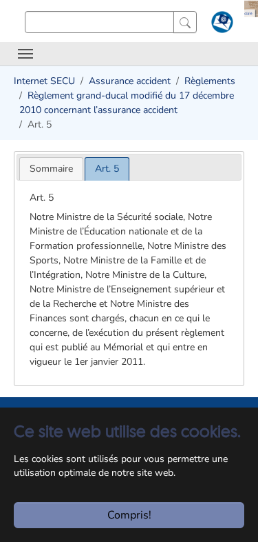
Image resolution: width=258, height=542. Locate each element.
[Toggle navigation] (25, 54)
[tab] (51, 168)
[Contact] (220, 25)
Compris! (129, 515)
